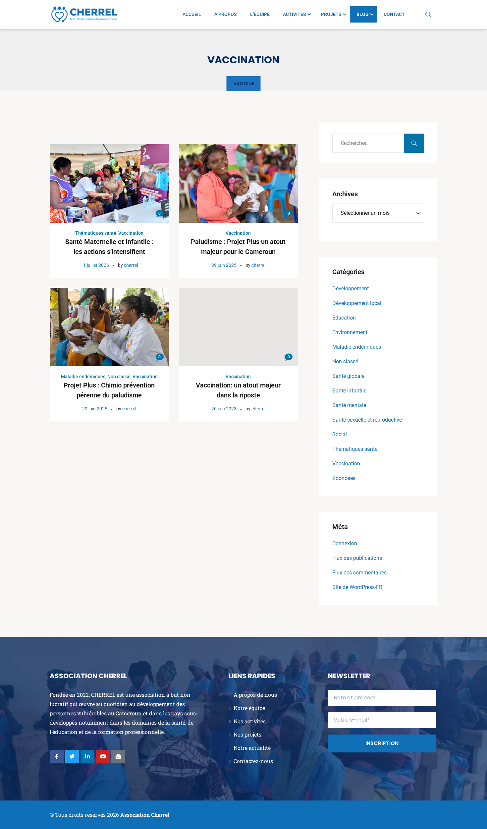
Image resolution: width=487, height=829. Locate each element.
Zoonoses (343, 478)
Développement (350, 288)
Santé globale (348, 376)
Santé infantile (349, 390)
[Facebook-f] (57, 757)
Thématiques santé (95, 233)
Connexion (344, 543)
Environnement (349, 332)
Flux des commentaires (359, 572)
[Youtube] (103, 757)
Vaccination (130, 233)
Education (344, 318)
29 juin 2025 (224, 265)
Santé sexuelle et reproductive (367, 420)
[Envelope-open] (118, 757)
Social (339, 434)
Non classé (119, 376)
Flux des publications (357, 558)
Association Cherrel (144, 814)
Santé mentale (349, 405)
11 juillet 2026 (95, 265)
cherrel (131, 265)
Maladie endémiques (83, 376)
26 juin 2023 (224, 408)
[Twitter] (72, 757)
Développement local (356, 303)
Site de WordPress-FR (357, 587)
